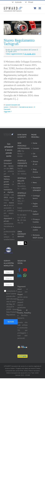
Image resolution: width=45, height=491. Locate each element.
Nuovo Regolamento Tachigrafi (21, 46)
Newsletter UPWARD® (36, 189)
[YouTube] (25, 270)
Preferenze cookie (36, 228)
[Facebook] (19, 270)
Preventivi (36, 177)
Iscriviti (11, 322)
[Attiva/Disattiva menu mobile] (40, 8)
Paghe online (35, 204)
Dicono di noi (35, 162)
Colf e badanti (36, 212)
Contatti (36, 148)
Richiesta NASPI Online (36, 236)
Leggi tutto (7, 111)
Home (35, 143)
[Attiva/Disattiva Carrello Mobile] (35, 8)
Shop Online (35, 170)
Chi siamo (35, 154)
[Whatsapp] (24, 275)
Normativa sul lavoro (25, 107)
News (35, 182)
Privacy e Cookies (36, 220)
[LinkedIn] (19, 275)
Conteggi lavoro (36, 197)
